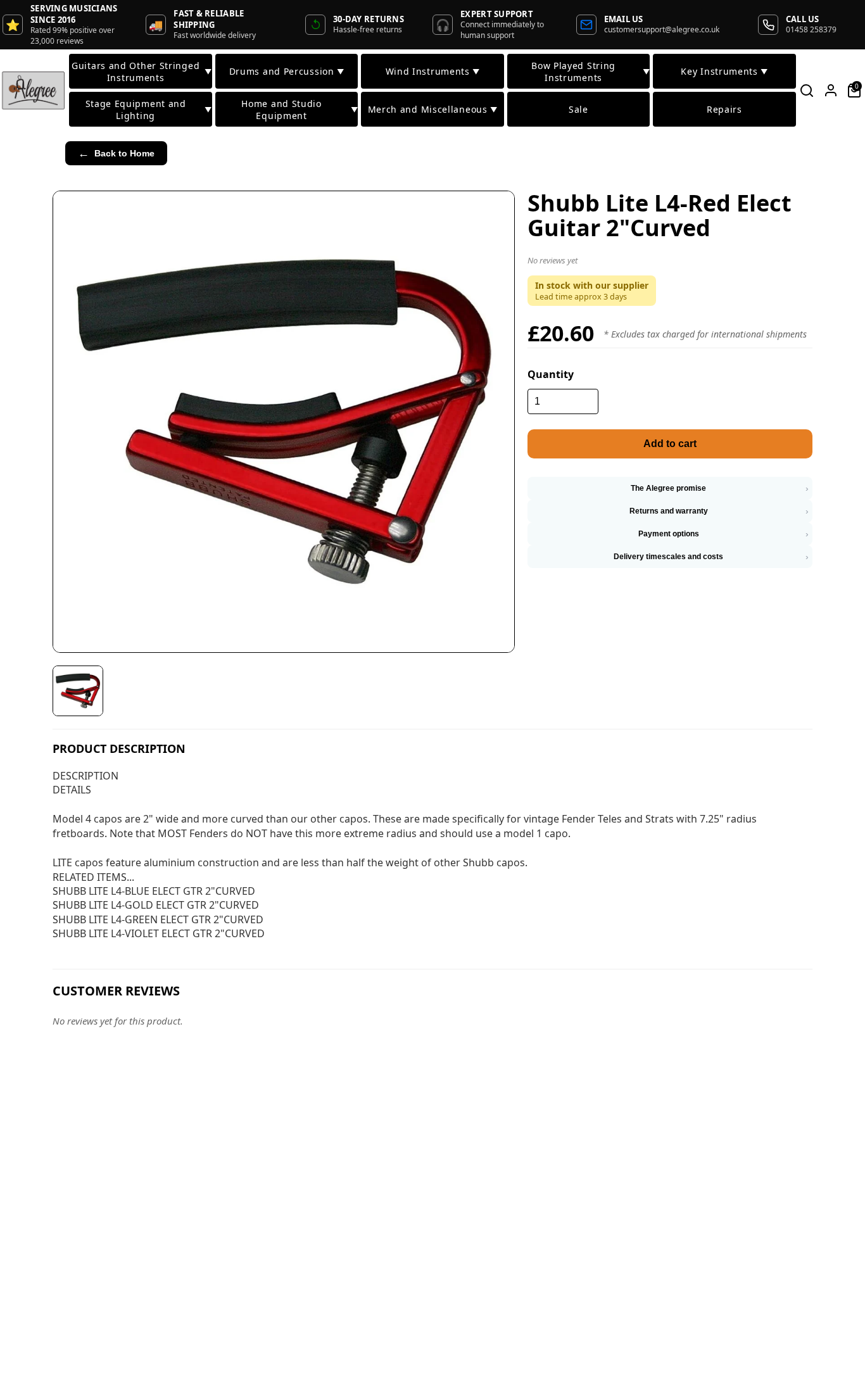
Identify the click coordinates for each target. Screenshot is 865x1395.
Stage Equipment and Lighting (148, 110)
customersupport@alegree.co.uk (661, 29)
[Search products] (807, 90)
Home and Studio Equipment (299, 110)
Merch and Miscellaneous (433, 109)
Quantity (550, 374)
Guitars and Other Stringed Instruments (142, 72)
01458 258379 (811, 29)
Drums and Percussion (286, 71)
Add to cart (670, 443)
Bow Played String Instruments (590, 72)
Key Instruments (724, 71)
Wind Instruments (433, 71)
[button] (669, 262)
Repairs (724, 109)
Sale (578, 109)
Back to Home (116, 153)
